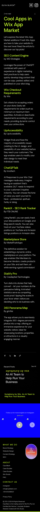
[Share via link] (20, 356)
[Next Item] (32, 424)
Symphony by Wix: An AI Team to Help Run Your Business (20, 395)
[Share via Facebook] (5, 356)
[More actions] (35, 14)
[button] (17, 496)
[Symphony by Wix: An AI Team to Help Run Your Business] (20, 380)
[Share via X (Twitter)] (10, 356)
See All (33, 366)
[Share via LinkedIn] (15, 356)
